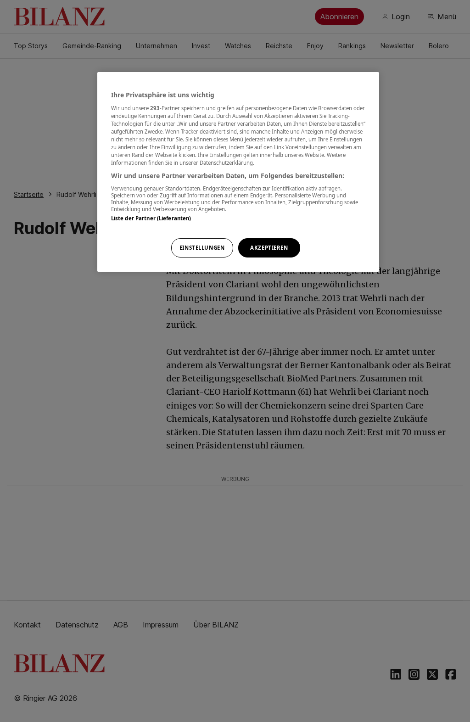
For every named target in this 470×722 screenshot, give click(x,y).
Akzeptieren (269, 247)
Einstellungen (201, 247)
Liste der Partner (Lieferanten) (151, 218)
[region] (238, 172)
